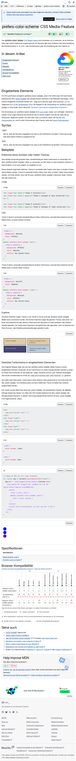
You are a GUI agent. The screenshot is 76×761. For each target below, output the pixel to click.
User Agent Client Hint (49, 654)
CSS (25, 45)
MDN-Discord (31, 749)
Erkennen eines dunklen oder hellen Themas (25, 168)
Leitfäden (53, 745)
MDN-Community (32, 738)
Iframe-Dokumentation (60, 131)
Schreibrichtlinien (32, 745)
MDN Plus (5, 752)
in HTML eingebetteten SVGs (24, 112)
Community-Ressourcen (34, 741)
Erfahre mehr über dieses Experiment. (20, 15)
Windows (30, 666)
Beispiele (6, 74)
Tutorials (53, 749)
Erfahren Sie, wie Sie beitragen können (17, 686)
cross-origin (43, 122)
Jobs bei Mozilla (7, 745)
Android (46, 666)
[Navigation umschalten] (73, 2)
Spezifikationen (8, 78)
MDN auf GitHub (32, 752)
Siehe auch (7, 84)
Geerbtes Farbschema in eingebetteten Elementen (29, 375)
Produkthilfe (6, 756)
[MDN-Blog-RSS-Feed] (17, 728)
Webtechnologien (56, 738)
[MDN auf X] (10, 728)
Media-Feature (33, 45)
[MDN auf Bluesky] (6, 728)
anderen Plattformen (62, 666)
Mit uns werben (7, 749)
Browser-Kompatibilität (11, 81)
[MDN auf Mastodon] (13, 728)
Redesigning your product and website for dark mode (24, 663)
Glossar (53, 752)
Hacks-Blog (54, 756)
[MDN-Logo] (6, 718)
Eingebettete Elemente (11, 68)
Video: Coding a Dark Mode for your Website (21, 660)
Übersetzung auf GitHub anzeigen (15, 691)
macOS (38, 666)
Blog (3, 741)
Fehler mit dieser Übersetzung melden (44, 691)
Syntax (5, 71)
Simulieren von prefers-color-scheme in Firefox (22, 657)
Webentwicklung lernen (58, 741)
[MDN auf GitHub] (3, 728)
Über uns (5, 738)
